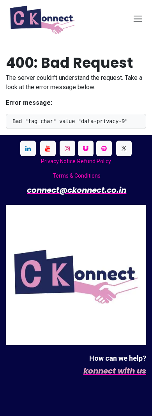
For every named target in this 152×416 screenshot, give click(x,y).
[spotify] (104, 148)
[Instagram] (67, 148)
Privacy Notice (58, 161)
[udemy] (86, 148)
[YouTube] (48, 148)
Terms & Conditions (77, 176)
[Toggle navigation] (137, 19)
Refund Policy (94, 161)
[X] (124, 148)
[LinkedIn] (28, 148)
